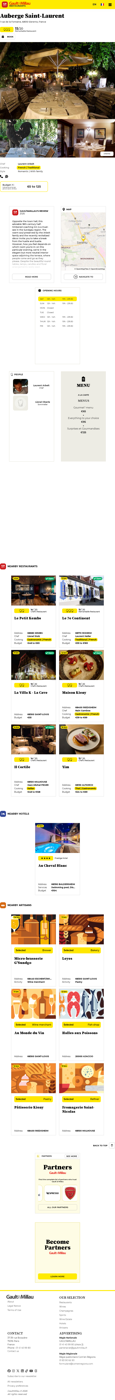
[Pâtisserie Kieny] (33, 1099)
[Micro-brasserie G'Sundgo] (33, 950)
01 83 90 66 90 (66, 1360)
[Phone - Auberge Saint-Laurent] (2, 176)
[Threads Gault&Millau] (35, 1371)
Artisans (63, 1327)
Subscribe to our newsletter (22, 1376)
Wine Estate (65, 1319)
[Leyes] (81, 950)
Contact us (13, 1351)
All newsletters (15, 1381)
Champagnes (66, 1311)
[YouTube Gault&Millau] (31, 1371)
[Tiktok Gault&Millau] (26, 1371)
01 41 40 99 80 (23, 1347)
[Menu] (110, 4)
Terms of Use (14, 1310)
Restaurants (65, 1302)
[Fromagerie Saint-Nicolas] (81, 1099)
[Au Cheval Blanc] (57, 859)
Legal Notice (14, 1306)
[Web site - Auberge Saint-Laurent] (7, 176)
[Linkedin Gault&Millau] (22, 1371)
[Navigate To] (83, 244)
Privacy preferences (17, 1386)
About (10, 1301)
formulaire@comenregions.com (76, 1363)
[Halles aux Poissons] (81, 1025)
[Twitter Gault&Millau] (17, 1371)
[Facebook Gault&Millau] (9, 1371)
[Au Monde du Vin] (33, 1025)
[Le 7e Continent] (81, 612)
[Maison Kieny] (81, 686)
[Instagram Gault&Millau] (13, 1371)
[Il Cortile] (33, 760)
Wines (62, 1306)
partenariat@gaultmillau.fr (73, 1347)
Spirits (62, 1315)
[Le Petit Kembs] (33, 612)
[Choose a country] (102, 4)
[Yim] (81, 760)
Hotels (62, 1323)
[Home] (19, 3)
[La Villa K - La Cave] (33, 686)
